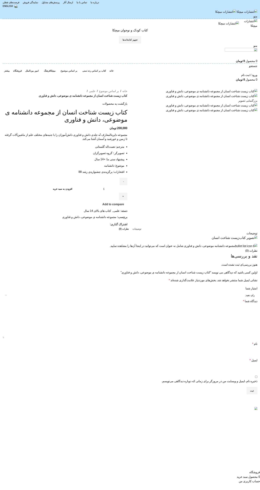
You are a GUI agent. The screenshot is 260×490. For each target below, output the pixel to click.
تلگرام (37, 427)
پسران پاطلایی (183, 433)
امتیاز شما (251, 288)
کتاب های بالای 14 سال (97, 210)
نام (254, 343)
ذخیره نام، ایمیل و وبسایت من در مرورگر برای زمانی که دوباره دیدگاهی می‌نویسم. (209, 381)
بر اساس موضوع (109, 91)
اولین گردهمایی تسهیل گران (176, 414)
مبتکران (122, 414)
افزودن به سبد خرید (62, 189)
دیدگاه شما (250, 301)
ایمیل (253, 360)
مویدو (124, 421)
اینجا (138, 245)
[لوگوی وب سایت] (246, 11)
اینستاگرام (35, 414)
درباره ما (79, 414)
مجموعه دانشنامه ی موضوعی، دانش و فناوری (89, 217)
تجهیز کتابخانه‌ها (130, 39)
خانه (124, 91)
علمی (92, 91)
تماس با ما (78, 421)
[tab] (136, 229)
